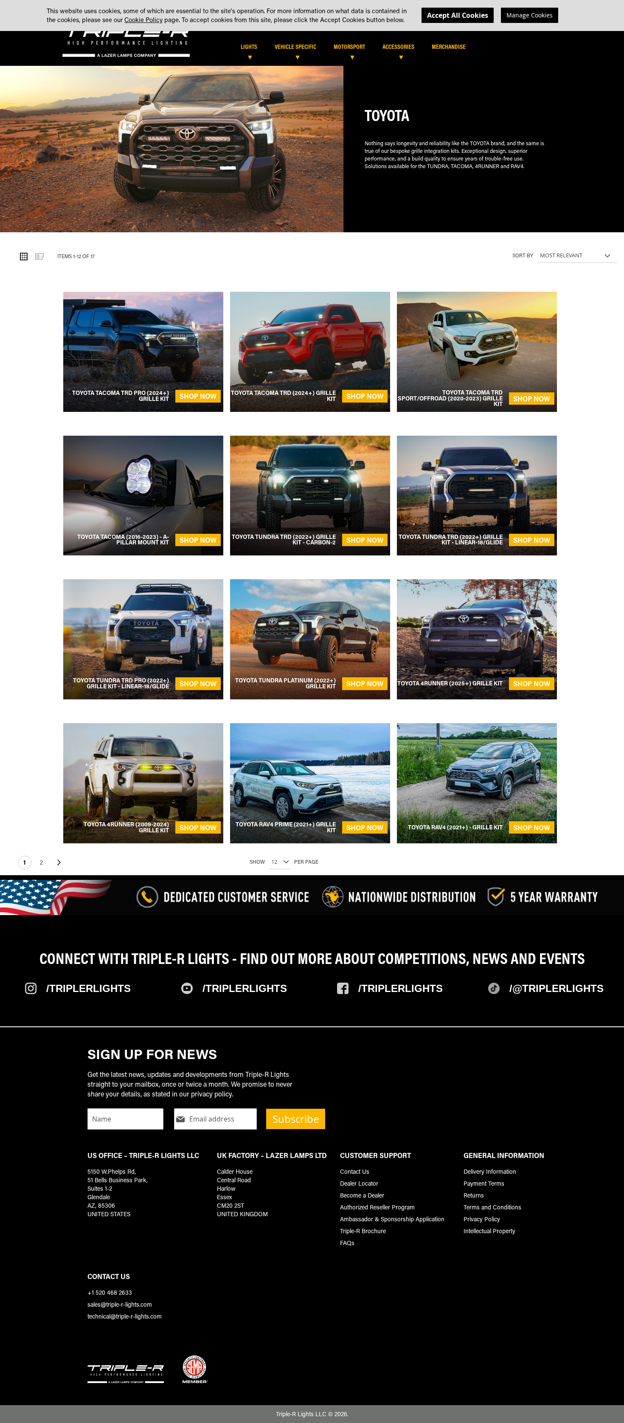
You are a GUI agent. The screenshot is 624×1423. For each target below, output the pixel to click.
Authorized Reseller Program (377, 1207)
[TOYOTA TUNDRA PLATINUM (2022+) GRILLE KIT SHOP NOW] (310, 696)
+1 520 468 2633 (109, 1292)
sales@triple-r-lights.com (119, 1304)
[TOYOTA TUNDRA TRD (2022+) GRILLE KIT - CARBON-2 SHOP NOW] (310, 552)
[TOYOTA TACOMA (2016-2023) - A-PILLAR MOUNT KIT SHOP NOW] (143, 552)
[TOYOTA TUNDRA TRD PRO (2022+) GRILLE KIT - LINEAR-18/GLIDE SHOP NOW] (143, 696)
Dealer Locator (359, 1183)
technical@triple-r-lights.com (124, 1316)
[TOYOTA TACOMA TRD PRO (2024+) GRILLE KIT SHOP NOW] (143, 409)
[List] (39, 256)
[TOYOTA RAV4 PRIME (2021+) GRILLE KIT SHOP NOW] (310, 840)
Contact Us (354, 1171)
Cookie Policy (143, 19)
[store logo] (126, 42)
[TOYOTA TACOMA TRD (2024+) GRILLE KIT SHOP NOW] (310, 409)
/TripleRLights (244, 988)
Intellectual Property (489, 1231)
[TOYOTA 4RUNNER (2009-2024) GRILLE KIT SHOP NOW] (143, 840)
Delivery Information (490, 1171)
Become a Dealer (362, 1195)
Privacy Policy (482, 1219)
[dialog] (312, 15)
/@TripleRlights (556, 988)
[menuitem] (253, 46)
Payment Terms (484, 1183)
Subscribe (296, 1119)
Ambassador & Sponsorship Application (392, 1219)
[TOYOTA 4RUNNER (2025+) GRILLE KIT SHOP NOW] (477, 696)
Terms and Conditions (492, 1207)
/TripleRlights (88, 988)
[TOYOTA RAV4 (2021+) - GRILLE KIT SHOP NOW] (477, 840)
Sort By (522, 255)
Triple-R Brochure (363, 1231)
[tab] (337, 49)
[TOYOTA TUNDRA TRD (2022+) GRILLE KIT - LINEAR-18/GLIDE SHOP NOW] (477, 552)
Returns (474, 1195)
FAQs (347, 1243)
